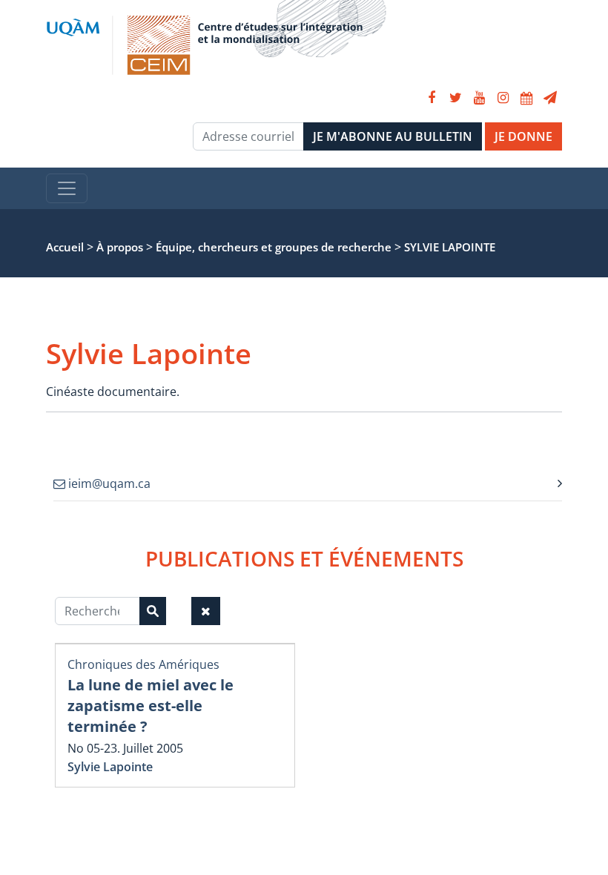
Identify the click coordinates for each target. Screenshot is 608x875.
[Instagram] (503, 98)
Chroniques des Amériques (143, 664)
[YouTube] (479, 98)
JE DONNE (523, 136)
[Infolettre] (550, 98)
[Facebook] (431, 98)
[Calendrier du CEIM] (526, 98)
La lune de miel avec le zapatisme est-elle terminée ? (150, 705)
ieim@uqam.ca (108, 483)
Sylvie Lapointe (110, 767)
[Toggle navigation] (66, 188)
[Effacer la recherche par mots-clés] (205, 611)
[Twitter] (455, 98)
